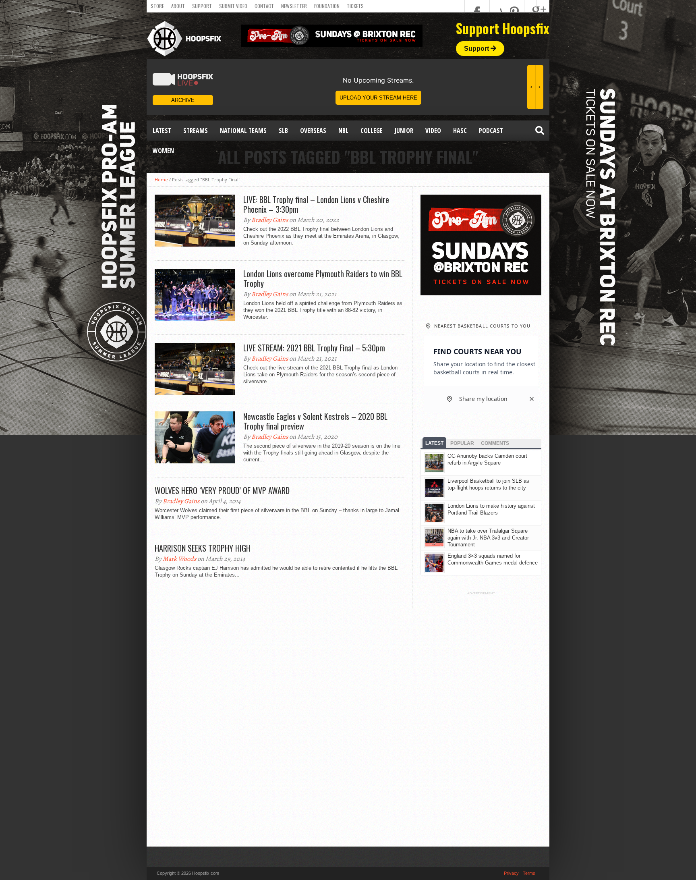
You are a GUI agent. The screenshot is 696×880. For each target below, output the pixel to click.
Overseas (313, 130)
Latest (162, 130)
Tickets (355, 5)
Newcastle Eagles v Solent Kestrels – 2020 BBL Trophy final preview (315, 421)
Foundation (327, 5)
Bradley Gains (269, 220)
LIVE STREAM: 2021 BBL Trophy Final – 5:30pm (314, 348)
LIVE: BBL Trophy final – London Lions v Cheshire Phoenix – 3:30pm (316, 204)
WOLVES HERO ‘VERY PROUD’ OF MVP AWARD (222, 490)
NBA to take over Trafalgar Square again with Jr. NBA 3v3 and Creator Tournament (488, 538)
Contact (264, 5)
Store (157, 5)
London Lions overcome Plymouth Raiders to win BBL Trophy (322, 278)
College (371, 130)
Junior (404, 130)
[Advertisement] (480, 716)
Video (433, 130)
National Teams (243, 130)
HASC (460, 130)
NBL (343, 130)
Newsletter (294, 5)
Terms (529, 873)
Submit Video (233, 5)
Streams (195, 130)
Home (161, 179)
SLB (283, 130)
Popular (462, 443)
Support (202, 5)
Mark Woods (179, 558)
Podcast (491, 130)
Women (163, 150)
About (178, 5)
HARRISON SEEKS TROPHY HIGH (203, 548)
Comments (495, 443)
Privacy (511, 873)
